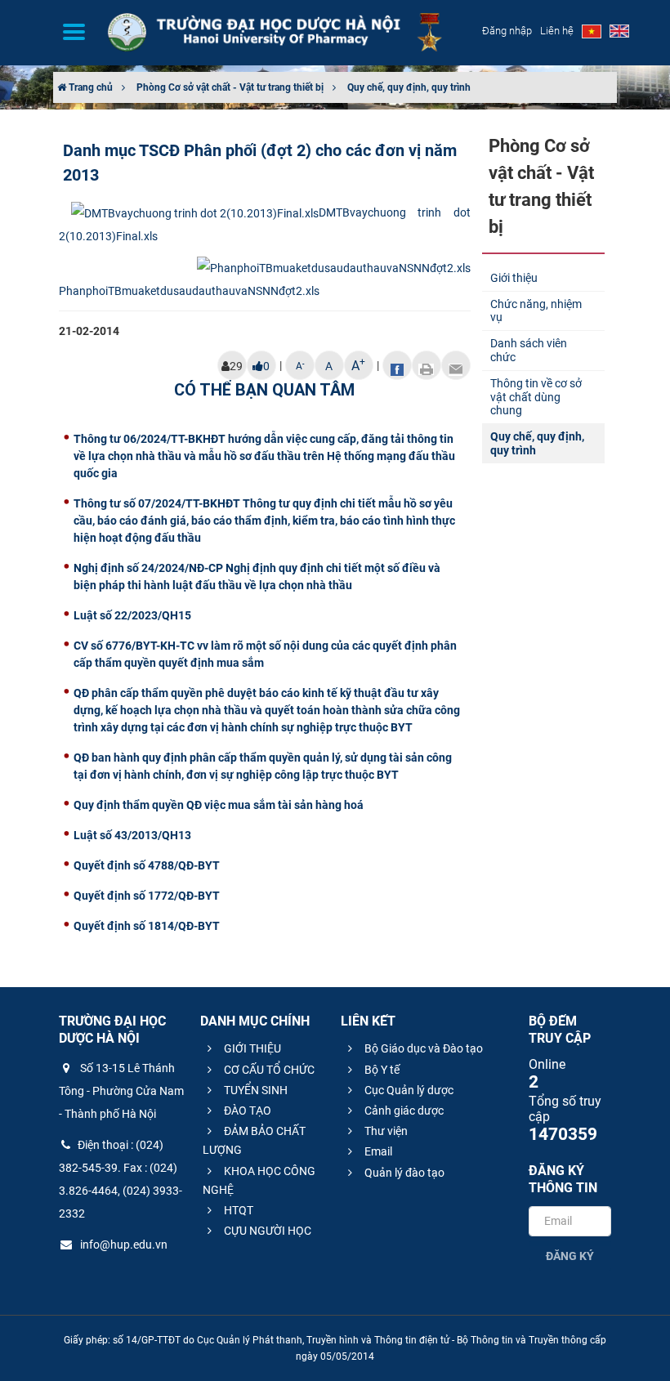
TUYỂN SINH (254, 1090)
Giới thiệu (514, 277)
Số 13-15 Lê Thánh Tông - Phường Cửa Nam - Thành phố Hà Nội (121, 1090)
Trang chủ (89, 87)
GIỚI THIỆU (251, 1048)
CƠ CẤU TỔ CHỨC (268, 1069)
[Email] (456, 365)
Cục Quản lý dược (407, 1090)
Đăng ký (570, 1256)
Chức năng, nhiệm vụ (536, 310)
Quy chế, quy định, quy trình (409, 87)
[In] (426, 365)
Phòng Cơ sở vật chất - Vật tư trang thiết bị (230, 87)
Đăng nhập (507, 31)
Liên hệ (557, 31)
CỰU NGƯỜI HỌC (266, 1230)
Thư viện (385, 1130)
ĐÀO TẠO (246, 1110)
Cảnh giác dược (403, 1110)
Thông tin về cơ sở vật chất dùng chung (536, 397)
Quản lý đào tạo (403, 1172)
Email (377, 1151)
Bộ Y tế (381, 1069)
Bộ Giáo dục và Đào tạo (422, 1048)
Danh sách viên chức (528, 350)
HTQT (237, 1210)
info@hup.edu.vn (123, 1244)
